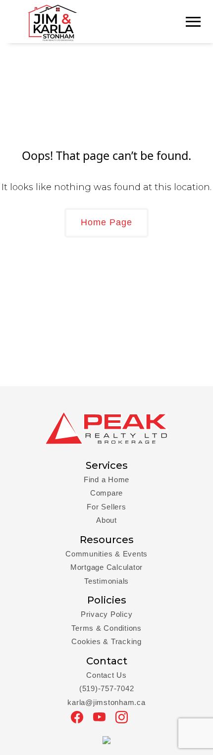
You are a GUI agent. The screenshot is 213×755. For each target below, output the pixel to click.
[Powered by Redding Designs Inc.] (106, 739)
